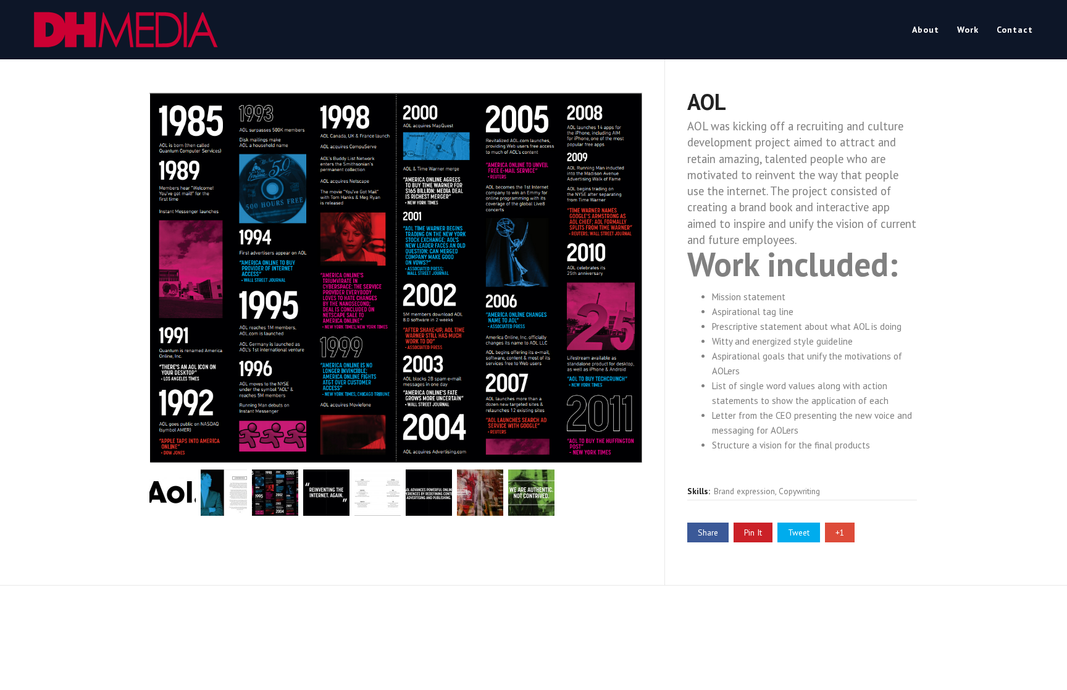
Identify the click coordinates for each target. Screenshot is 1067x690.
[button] (172, 491)
